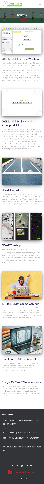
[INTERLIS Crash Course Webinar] (22, 285)
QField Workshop (11, 245)
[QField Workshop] (22, 226)
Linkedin (31, 465)
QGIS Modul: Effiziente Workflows (21, 59)
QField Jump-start (12, 190)
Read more (33, 204)
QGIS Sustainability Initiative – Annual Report (21, 438)
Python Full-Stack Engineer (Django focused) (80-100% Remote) (21, 422)
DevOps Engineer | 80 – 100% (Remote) (17, 433)
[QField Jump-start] (22, 171)
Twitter (17, 465)
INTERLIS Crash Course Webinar (20, 304)
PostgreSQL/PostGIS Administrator (21, 382)
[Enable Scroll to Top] (40, 479)
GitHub (13, 465)
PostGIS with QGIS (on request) (19, 359)
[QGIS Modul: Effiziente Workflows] (22, 40)
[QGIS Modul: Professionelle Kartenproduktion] (22, 102)
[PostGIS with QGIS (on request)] (22, 340)
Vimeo (27, 465)
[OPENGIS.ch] (13, 4)
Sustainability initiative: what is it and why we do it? (22, 448)
